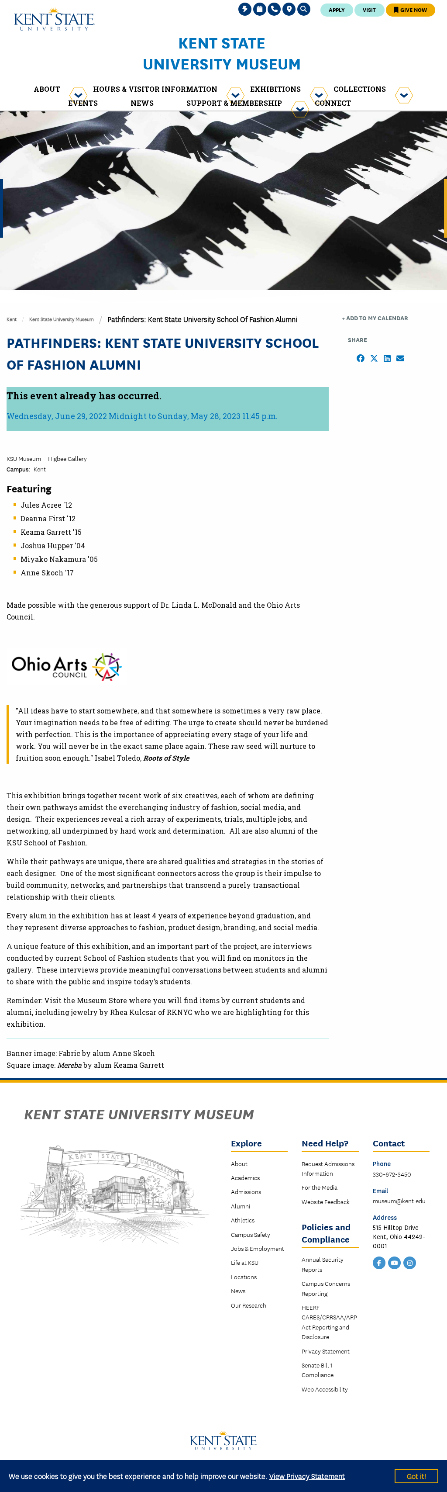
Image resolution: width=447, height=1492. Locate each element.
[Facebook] (379, 1262)
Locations (244, 1276)
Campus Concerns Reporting (326, 1288)
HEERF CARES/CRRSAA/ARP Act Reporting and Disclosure (329, 1321)
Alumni (240, 1206)
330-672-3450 (392, 1174)
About (239, 1163)
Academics (245, 1177)
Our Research (248, 1305)
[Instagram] (409, 1262)
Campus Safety (250, 1234)
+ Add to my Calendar (375, 318)
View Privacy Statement (307, 1475)
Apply (337, 9)
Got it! (416, 1475)
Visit (369, 9)
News (238, 1290)
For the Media (319, 1187)
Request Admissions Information (328, 1168)
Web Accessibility (325, 1389)
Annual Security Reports (323, 1264)
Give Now (413, 9)
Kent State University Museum (222, 52)
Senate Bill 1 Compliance (318, 1369)
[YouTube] (394, 1262)
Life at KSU (244, 1262)
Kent (12, 319)
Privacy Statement (326, 1351)
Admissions (246, 1191)
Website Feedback (326, 1201)
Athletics (242, 1220)
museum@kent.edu (399, 1200)
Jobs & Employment (257, 1248)
